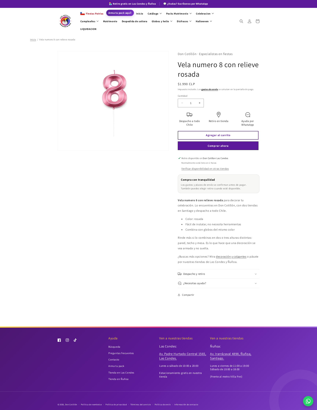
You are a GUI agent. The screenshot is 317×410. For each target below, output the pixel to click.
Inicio (33, 39)
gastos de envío (209, 89)
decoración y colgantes (231, 256)
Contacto (113, 359)
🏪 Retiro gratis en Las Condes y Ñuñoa (132, 3)
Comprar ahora (218, 145)
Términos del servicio (140, 404)
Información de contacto (186, 404)
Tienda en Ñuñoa (118, 379)
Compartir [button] (188, 294)
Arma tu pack (116, 366)
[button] (241, 21)
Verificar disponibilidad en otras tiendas (205, 168)
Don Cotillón (71, 404)
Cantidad (182, 95)
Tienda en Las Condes (121, 372)
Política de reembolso (91, 404)
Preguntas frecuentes (121, 353)
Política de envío (163, 404)
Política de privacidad (116, 404)
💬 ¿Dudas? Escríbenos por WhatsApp (185, 3)
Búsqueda (114, 346)
